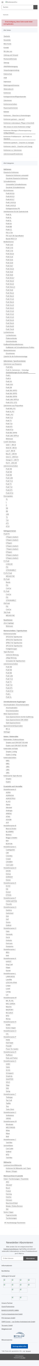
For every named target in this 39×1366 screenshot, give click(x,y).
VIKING (8, 1124)
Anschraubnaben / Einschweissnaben (17, 711)
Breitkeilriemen (9, 246)
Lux (7, 1001)
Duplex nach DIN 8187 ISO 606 (16, 752)
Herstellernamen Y (10, 1146)
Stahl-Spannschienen (13, 729)
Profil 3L (9, 219)
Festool (8, 1197)
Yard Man (9, 1149)
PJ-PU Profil (8, 580)
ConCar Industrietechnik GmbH (13, 1320)
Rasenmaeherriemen (11, 108)
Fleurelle (9, 910)
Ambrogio (9, 817)
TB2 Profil (7, 619)
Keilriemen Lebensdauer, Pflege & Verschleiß (16, 124)
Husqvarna (10, 952)
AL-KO (8, 808)
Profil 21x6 (9, 261)
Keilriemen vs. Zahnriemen (13, 155)
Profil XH (9, 388)
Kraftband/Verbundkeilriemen (14, 349)
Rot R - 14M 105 (11, 470)
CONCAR (9, 571)
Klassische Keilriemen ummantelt (18, 180)
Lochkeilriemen (9, 337)
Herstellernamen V (10, 1118)
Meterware (10, 445)
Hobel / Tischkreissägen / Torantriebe (17, 1185)
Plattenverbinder (12, 343)
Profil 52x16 (10, 325)
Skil (7, 1215)
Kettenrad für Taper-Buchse (13, 782)
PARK (8, 1046)
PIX (7, 574)
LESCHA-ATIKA (11, 989)
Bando (8, 589)
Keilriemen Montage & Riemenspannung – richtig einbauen (19, 134)
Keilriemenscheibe (10, 640)
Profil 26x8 (9, 276)
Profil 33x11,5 (10, 291)
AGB (5, 78)
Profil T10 (9, 430)
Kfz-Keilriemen (9, 195)
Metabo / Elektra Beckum (15, 1212)
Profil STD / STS (11, 409)
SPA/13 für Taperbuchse (14, 646)
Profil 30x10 (10, 285)
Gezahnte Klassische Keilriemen (17, 183)
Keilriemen (7, 93)
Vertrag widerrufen (19, 1352)
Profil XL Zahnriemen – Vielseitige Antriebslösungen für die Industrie (18, 378)
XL (6, 506)
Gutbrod (9, 931)
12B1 (7, 776)
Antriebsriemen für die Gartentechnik (17, 216)
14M (7, 521)
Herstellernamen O (10, 1037)
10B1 (7, 773)
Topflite (8, 1109)
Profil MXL (9, 374)
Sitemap (6, 63)
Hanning (9, 1200)
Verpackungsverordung (12, 70)
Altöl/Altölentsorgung (11, 66)
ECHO (8, 892)
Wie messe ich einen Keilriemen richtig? (18, 129)
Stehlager (7, 738)
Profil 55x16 (10, 328)
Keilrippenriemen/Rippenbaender (16, 97)
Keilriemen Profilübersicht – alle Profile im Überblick (18, 140)
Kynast (8, 977)
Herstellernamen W (11, 1127)
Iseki (7, 961)
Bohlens (9, 841)
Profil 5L (9, 225)
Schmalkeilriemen (10, 186)
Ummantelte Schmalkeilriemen (17, 189)
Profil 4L (9, 222)
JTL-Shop (22, 1363)
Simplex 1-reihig (11, 758)
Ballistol (6, 112)
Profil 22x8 (9, 267)
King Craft (9, 971)
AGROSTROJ (10, 805)
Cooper (8, 865)
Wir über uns (8, 51)
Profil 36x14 (10, 301)
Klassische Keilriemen (11, 177)
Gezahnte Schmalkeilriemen (16, 192)
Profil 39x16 (10, 307)
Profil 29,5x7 (10, 282)
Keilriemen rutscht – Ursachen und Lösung (19, 151)
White (8, 1137)
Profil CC (9, 234)
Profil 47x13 (10, 322)
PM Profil (7, 610)
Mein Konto (8, 44)
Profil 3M (9, 476)
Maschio (9, 1013)
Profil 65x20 (10, 331)
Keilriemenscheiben (11, 104)
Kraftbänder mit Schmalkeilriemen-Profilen (18, 353)
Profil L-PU (9, 421)
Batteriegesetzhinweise (12, 85)
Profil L (8, 382)
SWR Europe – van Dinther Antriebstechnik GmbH (19, 1328)
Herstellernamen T (10, 1100)
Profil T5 (9, 427)
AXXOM (8, 826)
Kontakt (6, 48)
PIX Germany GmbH (9, 1324)
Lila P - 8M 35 (10, 457)
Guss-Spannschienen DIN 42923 (17, 726)
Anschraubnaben (12, 714)
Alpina (8, 811)
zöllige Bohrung (11, 664)
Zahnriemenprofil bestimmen (14, 158)
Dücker (8, 886)
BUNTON (9, 850)
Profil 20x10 (10, 258)
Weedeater (10, 1130)
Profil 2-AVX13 (11, 210)
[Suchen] (35, 7)
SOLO (8, 1088)
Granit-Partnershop (9, 1312)
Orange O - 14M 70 (12, 467)
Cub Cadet (9, 871)
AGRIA (8, 798)
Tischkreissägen (11, 1224)
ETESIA (8, 901)
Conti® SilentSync (10, 448)
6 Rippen (9, 550)
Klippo (8, 974)
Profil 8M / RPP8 (11, 403)
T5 (7, 524)
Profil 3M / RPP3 (11, 397)
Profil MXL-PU (11, 415)
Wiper (8, 1140)
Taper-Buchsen (9, 658)
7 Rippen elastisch (12, 556)
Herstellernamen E (10, 889)
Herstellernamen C (10, 853)
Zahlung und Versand (11, 55)
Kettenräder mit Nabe (11, 755)
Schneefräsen (8, 1152)
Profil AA (9, 228)
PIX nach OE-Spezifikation (15, 240)
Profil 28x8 (9, 279)
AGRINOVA (9, 802)
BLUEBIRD (9, 838)
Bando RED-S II (11, 243)
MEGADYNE (10, 583)
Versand (29, 1357)
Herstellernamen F (10, 904)
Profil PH (7, 540)
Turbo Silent (10, 1115)
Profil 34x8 (9, 294)
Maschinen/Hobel (12, 1209)
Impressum (8, 82)
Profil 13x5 (9, 249)
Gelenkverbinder (12, 346)
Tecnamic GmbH (7, 1331)
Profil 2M (9, 394)
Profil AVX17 (10, 204)
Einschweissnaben (12, 717)
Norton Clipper (11, 1034)
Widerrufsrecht (9, 89)
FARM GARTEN (11, 907)
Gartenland (10, 919)
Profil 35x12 (10, 298)
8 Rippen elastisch (12, 562)
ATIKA (8, 823)
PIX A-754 (9, 237)
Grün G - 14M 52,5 (12, 464)
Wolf (7, 1143)
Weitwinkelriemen (10, 357)
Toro (7, 1112)
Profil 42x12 (10, 313)
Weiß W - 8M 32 (11, 454)
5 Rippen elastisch (12, 546)
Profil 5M (9, 479)
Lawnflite (9, 986)
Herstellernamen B (10, 832)
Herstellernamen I (10, 955)
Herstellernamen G (10, 913)
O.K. (7, 1040)
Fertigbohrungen (12, 655)
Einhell (8, 898)
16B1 (7, 779)
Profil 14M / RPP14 (12, 406)
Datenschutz (8, 74)
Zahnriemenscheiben (11, 473)
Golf (7, 925)
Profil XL (9, 703)
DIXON (8, 877)
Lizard (8, 995)
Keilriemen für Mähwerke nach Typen (19, 1174)
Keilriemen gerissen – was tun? (14, 119)
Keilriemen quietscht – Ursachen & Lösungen (16, 146)
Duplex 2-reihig (11, 761)
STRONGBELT (10, 577)
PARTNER (9, 1049)
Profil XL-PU (10, 418)
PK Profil (7, 586)
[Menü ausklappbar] (2, 1)
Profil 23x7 (9, 270)
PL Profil (6, 598)
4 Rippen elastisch (12, 543)
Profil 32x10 (10, 288)
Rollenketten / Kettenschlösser (14, 746)
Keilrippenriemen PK (13, 213)
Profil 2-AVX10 (11, 207)
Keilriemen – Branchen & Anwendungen (18, 115)
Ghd (7, 922)
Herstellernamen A (10, 795)
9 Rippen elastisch (12, 565)
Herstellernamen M (10, 1004)
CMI (7, 859)
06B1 (7, 767)
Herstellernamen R (10, 1058)
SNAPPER (9, 1085)
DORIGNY (9, 883)
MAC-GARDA (10, 1010)
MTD (7, 1022)
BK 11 (8, 735)
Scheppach (10, 1079)
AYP (7, 829)
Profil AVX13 (10, 201)
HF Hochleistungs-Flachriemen (15, 1229)
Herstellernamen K (10, 964)
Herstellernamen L (10, 980)
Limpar (8, 992)
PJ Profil (6, 568)
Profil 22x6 (9, 264)
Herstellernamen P (10, 1043)
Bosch (8, 1194)
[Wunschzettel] (32, 2)
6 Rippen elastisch (12, 553)
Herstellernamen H (10, 934)
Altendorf (9, 814)
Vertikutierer (10, 1121)
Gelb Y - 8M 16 (11, 451)
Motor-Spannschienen (12, 720)
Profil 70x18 (10, 334)
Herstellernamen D (10, 874)
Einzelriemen (10, 360)
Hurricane (9, 949)
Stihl (7, 1094)
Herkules (9, 946)
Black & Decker (11, 835)
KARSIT (8, 967)
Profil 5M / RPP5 (11, 400)
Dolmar (8, 880)
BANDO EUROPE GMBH (10, 1316)
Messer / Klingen (12, 1177)
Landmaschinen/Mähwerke (13, 1171)
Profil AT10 (10, 436)
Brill (7, 847)
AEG (7, 1188)
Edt (7, 895)
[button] (28, 2)
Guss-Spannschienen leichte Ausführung (20, 723)
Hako (8, 937)
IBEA (7, 958)
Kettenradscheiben (10, 764)
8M (7, 518)
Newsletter (7, 40)
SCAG (8, 1076)
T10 (7, 527)
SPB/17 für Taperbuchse (14, 649)
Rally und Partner (12, 1064)
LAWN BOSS (10, 983)
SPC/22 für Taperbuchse (14, 652)
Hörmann (9, 1206)
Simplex (8, 785)
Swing (8, 1097)
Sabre (8, 1073)
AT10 (7, 533)
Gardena (9, 916)
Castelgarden (10, 856)
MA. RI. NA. (9, 1007)
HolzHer (9, 1203)
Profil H (8, 385)
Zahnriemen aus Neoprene (13, 371)
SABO (8, 1070)
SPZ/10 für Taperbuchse (14, 643)
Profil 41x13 (10, 310)
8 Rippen (9, 559)
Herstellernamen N (10, 1028)
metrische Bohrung (13, 661)
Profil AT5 (9, 433)
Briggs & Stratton (12, 844)
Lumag (8, 998)
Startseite (7, 36)
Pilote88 (9, 1052)
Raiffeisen (9, 1061)
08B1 (7, 770)
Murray (8, 1025)
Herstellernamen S (10, 1067)
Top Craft (9, 1106)
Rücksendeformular (11, 59)
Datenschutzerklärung (10, 1255)
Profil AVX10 (10, 198)
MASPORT (9, 1016)
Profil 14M (9, 485)
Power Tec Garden (12, 1055)
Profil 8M (9, 482)
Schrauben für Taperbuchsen (16, 667)
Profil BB (9, 231)
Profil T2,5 (9, 424)
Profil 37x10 (10, 304)
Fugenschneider (11, 1221)
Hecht (8, 943)
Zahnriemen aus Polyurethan (14, 412)
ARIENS (8, 820)
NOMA (8, 1031)
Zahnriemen (8, 100)
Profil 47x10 (10, 316)
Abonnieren (30, 1264)
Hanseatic (9, 940)
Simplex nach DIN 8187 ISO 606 (17, 749)
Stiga (7, 1091)
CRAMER (9, 868)
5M (7, 515)
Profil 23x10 (10, 273)
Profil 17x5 (9, 252)
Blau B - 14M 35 (11, 460)
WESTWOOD (10, 1133)
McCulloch (9, 1019)
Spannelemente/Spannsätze (14, 732)
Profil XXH (9, 391)
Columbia (9, 862)
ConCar (8, 595)
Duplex (8, 788)
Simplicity (9, 1082)
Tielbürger (9, 1103)
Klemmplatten (9, 503)
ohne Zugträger (9, 629)
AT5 (7, 530)
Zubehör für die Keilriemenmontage (16, 363)
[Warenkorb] (35, 2)
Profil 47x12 (10, 319)
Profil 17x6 (9, 255)
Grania (8, 928)
